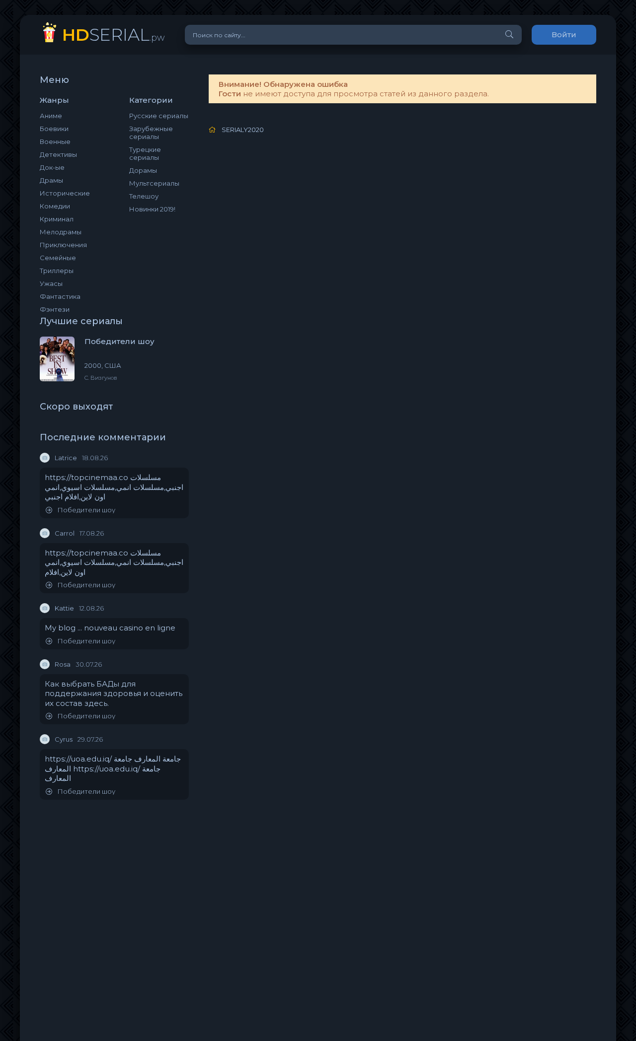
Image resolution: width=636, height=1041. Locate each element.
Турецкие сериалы (145, 153)
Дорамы (143, 170)
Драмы (51, 180)
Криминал (57, 219)
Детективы (58, 154)
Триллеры (57, 271)
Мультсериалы (154, 183)
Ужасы (51, 283)
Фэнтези (55, 309)
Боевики (54, 129)
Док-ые (52, 167)
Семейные (58, 258)
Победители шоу (86, 510)
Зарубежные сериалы (151, 132)
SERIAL (113, 34)
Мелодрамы (60, 232)
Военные (55, 141)
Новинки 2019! (152, 209)
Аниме (51, 116)
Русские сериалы (158, 116)
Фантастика (60, 296)
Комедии (55, 206)
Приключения (63, 245)
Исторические (65, 193)
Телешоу (144, 196)
